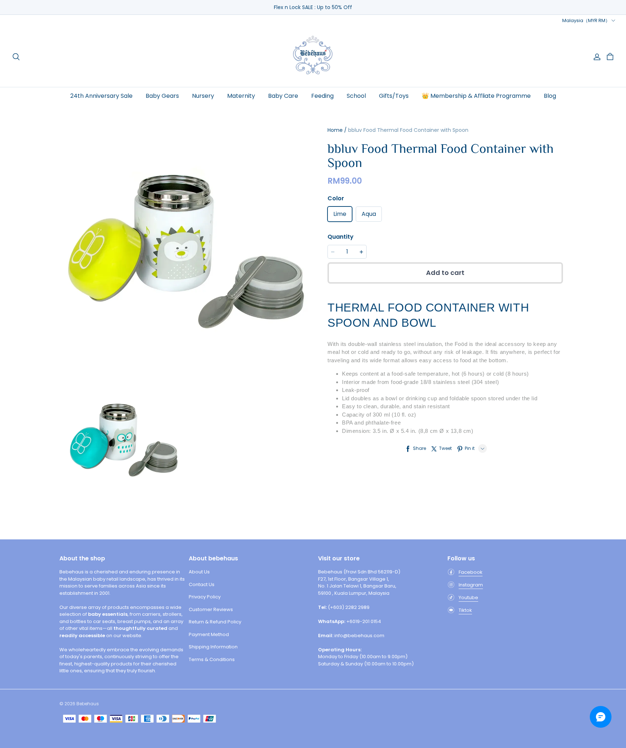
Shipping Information (213, 646)
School (356, 96)
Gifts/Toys (394, 96)
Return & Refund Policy (215, 621)
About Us (199, 571)
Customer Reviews (211, 609)
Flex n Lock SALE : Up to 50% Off (313, 7)
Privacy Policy (205, 596)
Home (335, 130)
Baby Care (283, 96)
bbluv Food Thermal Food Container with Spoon (408, 130)
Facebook (471, 572)
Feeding (322, 96)
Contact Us (201, 584)
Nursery (203, 96)
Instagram (471, 584)
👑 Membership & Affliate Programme (476, 96)
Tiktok (465, 610)
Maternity (241, 96)
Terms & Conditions (212, 659)
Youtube (468, 597)
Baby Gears (162, 96)
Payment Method (209, 634)
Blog (550, 96)
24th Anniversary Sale (101, 96)
